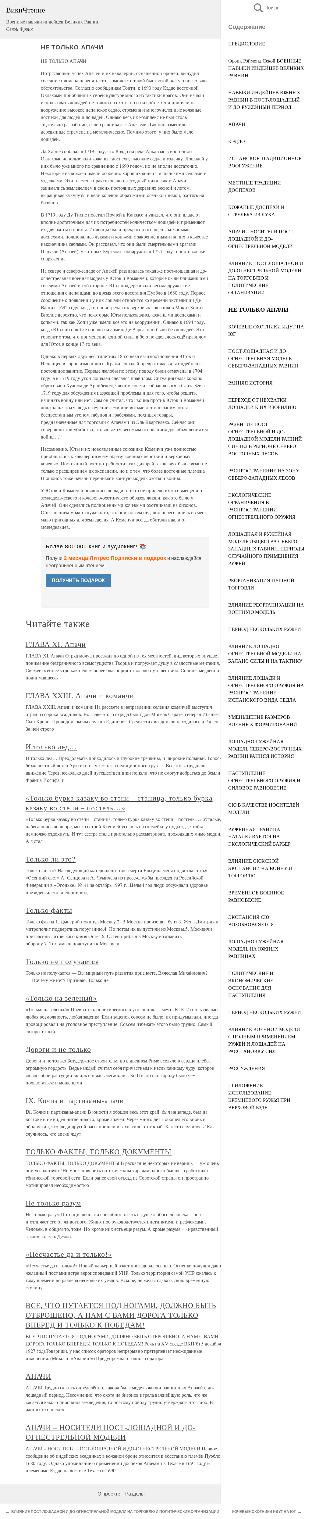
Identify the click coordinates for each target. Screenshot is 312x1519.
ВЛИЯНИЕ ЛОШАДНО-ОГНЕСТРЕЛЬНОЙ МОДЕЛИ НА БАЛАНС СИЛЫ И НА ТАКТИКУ (265, 653)
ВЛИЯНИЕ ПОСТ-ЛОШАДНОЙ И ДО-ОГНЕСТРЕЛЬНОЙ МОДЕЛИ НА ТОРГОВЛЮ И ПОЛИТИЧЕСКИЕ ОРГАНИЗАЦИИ (265, 278)
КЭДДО (236, 141)
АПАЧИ (236, 124)
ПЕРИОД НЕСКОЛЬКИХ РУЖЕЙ (264, 629)
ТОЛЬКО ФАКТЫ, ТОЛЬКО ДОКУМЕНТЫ (99, 1151)
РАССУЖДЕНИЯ (246, 1068)
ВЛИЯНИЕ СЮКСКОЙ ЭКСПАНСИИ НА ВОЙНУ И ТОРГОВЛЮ (260, 868)
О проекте (109, 1493)
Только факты (49, 910)
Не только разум (53, 1203)
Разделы (135, 1493)
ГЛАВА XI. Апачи (56, 644)
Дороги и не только (58, 1049)
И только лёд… (51, 746)
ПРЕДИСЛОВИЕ (246, 43)
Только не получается (62, 961)
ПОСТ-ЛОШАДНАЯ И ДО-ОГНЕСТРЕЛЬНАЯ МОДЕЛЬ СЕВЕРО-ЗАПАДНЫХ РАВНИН (263, 358)
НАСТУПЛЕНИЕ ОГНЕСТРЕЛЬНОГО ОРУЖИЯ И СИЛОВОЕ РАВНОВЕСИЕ (264, 780)
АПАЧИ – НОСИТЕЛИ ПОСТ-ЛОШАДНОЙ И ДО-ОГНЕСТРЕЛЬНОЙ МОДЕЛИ (261, 238)
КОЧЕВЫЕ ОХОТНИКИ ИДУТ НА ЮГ (264, 1512)
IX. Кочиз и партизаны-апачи (75, 1100)
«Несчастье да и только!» (69, 1254)
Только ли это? (51, 859)
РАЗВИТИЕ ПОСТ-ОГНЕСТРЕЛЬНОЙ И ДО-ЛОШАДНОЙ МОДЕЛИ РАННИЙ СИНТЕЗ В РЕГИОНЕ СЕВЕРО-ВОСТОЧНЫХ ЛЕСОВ (265, 439)
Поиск (265, 7)
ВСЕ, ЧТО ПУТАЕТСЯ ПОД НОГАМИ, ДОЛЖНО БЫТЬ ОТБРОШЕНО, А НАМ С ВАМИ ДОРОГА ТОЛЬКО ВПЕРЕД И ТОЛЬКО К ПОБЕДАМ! (121, 1315)
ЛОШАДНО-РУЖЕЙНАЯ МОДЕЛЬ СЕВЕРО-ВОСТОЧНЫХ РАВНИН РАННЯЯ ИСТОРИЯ (265, 748)
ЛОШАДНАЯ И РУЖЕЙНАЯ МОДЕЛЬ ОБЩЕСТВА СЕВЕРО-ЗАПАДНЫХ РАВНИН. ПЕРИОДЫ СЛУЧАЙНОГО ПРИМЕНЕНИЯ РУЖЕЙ (266, 548)
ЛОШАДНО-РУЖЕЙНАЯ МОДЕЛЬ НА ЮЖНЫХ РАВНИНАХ (256, 948)
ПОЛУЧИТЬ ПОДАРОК (78, 580)
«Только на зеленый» (61, 998)
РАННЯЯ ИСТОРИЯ (250, 382)
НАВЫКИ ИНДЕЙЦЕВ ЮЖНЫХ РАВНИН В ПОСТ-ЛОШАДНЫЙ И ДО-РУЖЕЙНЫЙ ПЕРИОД (264, 99)
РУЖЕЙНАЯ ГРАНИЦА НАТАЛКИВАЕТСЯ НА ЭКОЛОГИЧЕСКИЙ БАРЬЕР (259, 836)
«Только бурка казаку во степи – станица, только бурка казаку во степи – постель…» (119, 802)
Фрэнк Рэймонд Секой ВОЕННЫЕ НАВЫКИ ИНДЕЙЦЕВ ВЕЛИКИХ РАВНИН (266, 67)
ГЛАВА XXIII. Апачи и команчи (80, 695)
